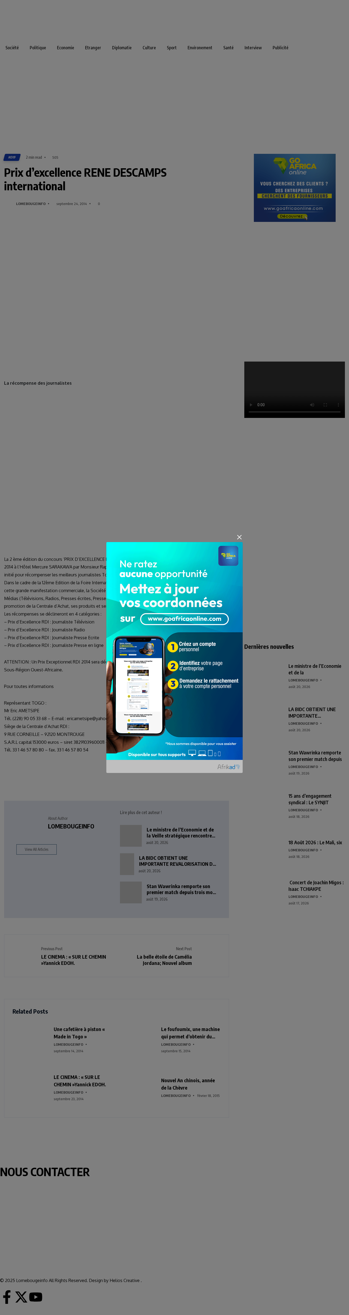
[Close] (239, 537)
